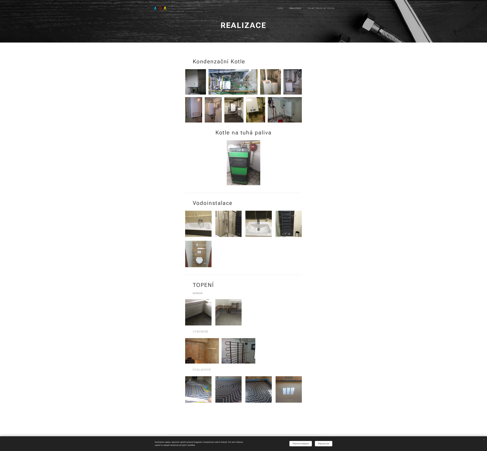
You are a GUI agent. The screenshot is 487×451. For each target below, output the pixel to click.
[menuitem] (281, 8)
